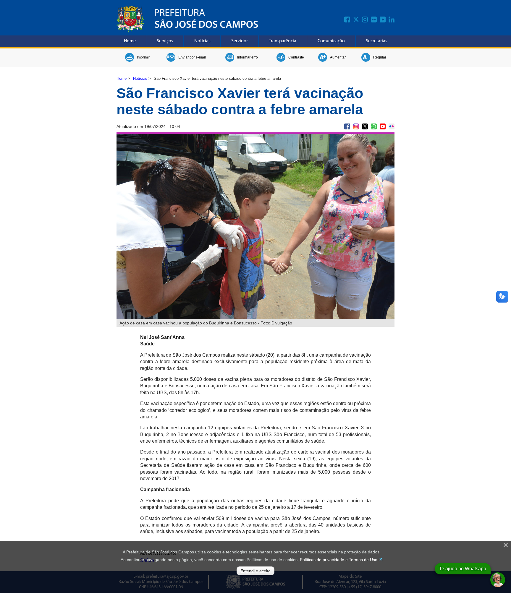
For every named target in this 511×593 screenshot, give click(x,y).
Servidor (239, 41)
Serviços (165, 41)
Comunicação (331, 41)
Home (130, 41)
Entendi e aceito (255, 570)
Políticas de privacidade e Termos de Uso (338, 559)
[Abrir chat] (497, 579)
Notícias (202, 41)
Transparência (282, 41)
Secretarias (376, 41)
